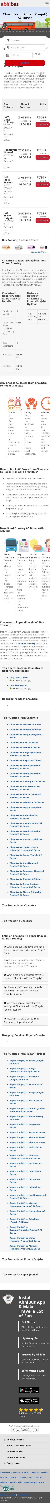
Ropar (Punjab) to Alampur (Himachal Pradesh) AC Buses (25, 1247)
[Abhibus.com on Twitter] (18, 1430)
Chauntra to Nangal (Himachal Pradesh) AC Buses (25, 893)
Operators (5, 1472)
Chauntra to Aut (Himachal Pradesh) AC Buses (24, 864)
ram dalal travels (19, 685)
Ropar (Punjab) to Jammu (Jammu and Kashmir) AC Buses (27, 1110)
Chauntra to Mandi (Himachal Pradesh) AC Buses (25, 767)
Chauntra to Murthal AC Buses (25, 729)
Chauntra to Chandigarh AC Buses (27, 781)
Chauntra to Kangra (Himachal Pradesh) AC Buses (25, 754)
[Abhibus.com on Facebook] (13, 1430)
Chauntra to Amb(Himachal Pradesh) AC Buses (24, 816)
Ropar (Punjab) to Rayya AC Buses (27, 1132)
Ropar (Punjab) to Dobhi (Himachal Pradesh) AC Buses (28, 1196)
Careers (14, 1477)
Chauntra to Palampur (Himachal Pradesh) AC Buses (27, 872)
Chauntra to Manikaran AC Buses (27, 802)
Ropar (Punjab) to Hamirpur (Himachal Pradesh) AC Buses (25, 1156)
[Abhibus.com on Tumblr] (32, 1430)
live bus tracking (26, 643)
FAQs (31, 1477)
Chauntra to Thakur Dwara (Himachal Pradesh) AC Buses (25, 848)
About (25, 1472)
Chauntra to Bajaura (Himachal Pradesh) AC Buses (26, 824)
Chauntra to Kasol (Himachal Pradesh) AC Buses (25, 788)
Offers (23, 1477)
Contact (35, 1472)
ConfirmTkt (23, 1495)
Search (25, 62)
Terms (39, 1477)
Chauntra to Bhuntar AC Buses (26, 879)
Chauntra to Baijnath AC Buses (26, 760)
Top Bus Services (15, 1457)
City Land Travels (19, 677)
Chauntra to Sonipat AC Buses (25, 724)
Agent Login (16, 1482)
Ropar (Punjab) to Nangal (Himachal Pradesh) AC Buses (25, 1070)
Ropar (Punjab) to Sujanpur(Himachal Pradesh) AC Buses (26, 1230)
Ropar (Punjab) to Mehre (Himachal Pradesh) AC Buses (25, 1239)
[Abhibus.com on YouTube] (23, 1430)
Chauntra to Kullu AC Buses (24, 742)
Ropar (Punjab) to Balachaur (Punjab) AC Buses (24, 1078)
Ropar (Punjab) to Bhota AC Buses (27, 1142)
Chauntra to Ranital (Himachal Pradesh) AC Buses (25, 796)
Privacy (3, 1482)
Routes (16, 1472)
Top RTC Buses (14, 1451)
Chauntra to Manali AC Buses (25, 747)
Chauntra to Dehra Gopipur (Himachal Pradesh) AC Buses (25, 885)
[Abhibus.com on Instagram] (27, 1430)
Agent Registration (34, 1482)
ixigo (12, 1495)
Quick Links (12, 1463)
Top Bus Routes (15, 1439)
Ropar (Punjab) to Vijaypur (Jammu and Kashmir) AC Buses (26, 1204)
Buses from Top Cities (18, 1445)
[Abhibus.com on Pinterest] (37, 1430)
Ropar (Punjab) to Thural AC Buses (27, 1137)
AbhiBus (4, 1495)
